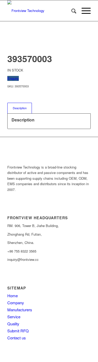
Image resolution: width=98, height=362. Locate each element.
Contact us (16, 337)
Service (13, 316)
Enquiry (13, 78)
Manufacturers (19, 309)
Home (12, 295)
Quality (13, 323)
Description (20, 108)
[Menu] (83, 10)
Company (15, 302)
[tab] (19, 108)
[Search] (71, 10)
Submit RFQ (18, 330)
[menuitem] (71, 10)
